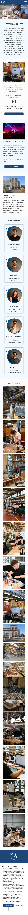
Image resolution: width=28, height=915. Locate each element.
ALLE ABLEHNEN (19, 905)
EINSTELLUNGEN (13, 909)
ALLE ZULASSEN (8, 905)
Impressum (17, 912)
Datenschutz (11, 912)
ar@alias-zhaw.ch (14, 91)
